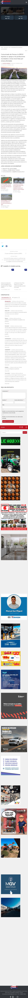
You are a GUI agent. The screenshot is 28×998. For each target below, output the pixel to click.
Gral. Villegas (4, 47)
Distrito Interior (6, 63)
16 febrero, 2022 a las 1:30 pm (16, 326)
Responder (7, 308)
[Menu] (26, 2)
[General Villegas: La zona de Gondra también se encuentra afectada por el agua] (6, 197)
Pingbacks (16, 297)
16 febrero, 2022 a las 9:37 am (15, 318)
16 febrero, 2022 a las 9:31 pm (18, 338)
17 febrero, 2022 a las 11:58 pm (16, 367)
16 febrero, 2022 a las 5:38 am (18, 301)
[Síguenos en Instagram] (26, 427)
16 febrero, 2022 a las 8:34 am (16, 310)
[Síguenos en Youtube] (22, 427)
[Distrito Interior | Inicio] (7, 2)
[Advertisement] (14, 34)
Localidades (4, 49)
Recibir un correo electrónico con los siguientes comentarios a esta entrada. (13, 412)
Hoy (10, 47)
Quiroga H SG (8, 301)
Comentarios (6, 297)
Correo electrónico (19, 400)
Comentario (5, 391)
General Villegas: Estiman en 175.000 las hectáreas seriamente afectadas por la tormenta (6, 186)
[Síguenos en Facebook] (20, 427)
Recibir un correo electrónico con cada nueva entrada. (12, 417)
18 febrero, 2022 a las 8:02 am (17, 373)
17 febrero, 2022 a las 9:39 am (17, 349)
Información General (16, 47)
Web (3, 404)
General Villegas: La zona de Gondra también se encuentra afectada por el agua (6, 202)
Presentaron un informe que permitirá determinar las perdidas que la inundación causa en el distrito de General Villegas (18, 186)
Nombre (4, 400)
